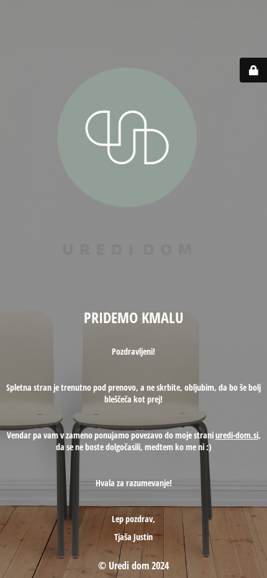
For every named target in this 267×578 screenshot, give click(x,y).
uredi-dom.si (236, 435)
